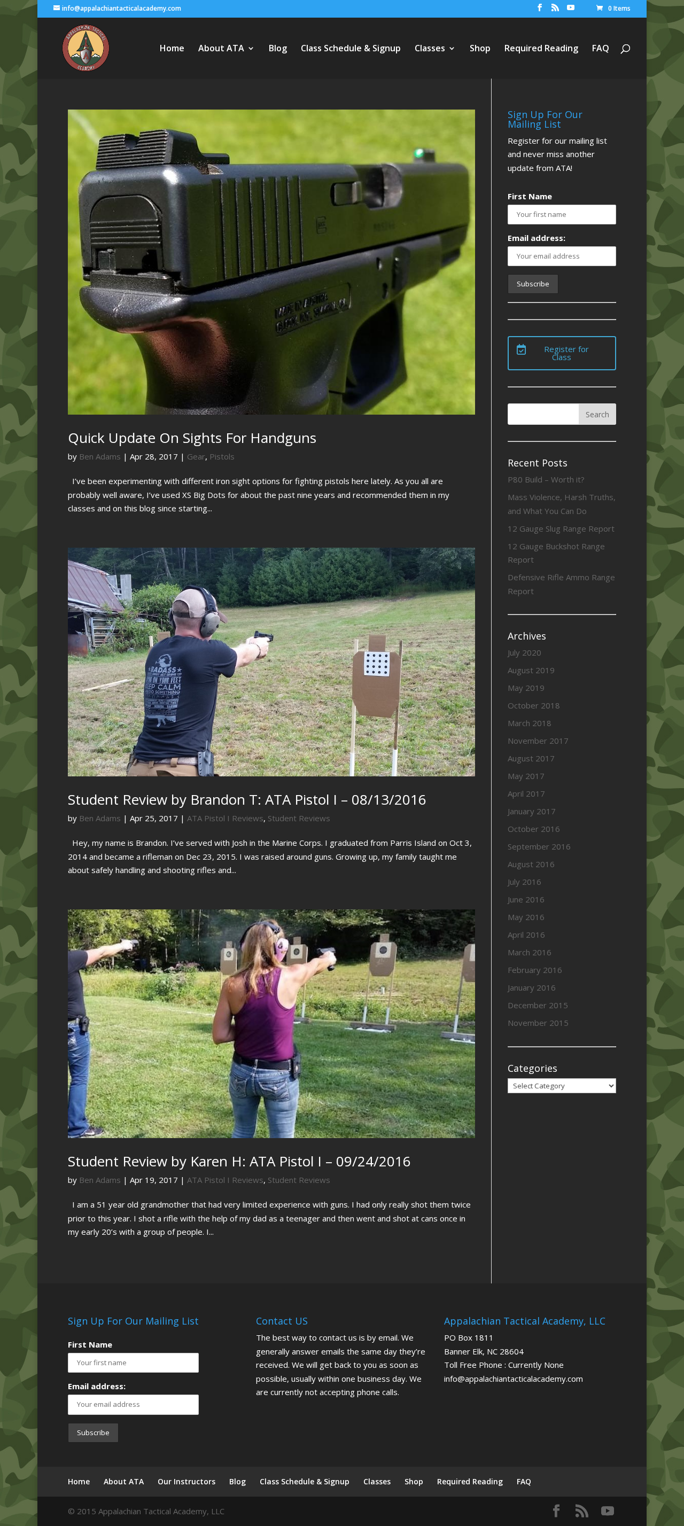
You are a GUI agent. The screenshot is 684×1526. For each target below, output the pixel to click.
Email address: (536, 237)
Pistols (222, 456)
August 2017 (531, 758)
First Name (530, 196)
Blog (278, 49)
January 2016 (532, 987)
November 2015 (538, 1022)
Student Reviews (299, 818)
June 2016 (526, 899)
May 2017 (526, 775)
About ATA (221, 49)
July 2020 (524, 652)
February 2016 (535, 969)
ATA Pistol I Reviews (225, 818)
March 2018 (529, 723)
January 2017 (532, 811)
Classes (430, 49)
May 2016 (526, 917)
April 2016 (526, 934)
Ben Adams (100, 456)
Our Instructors (186, 1481)
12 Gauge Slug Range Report (561, 528)
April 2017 (526, 793)
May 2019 (526, 687)
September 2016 (539, 846)
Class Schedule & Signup (351, 49)
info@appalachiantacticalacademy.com (513, 1378)
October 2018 (534, 705)
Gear (196, 456)
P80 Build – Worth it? (546, 479)
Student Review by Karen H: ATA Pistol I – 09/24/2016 (239, 1161)
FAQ (600, 49)
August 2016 (531, 864)
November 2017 (538, 740)
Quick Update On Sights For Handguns (192, 437)
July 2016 (524, 881)
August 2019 (531, 670)
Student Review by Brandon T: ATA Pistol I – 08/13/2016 (247, 799)
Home (172, 49)
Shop (480, 49)
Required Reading (541, 49)
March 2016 (529, 952)
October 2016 (534, 828)
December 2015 (538, 1005)
